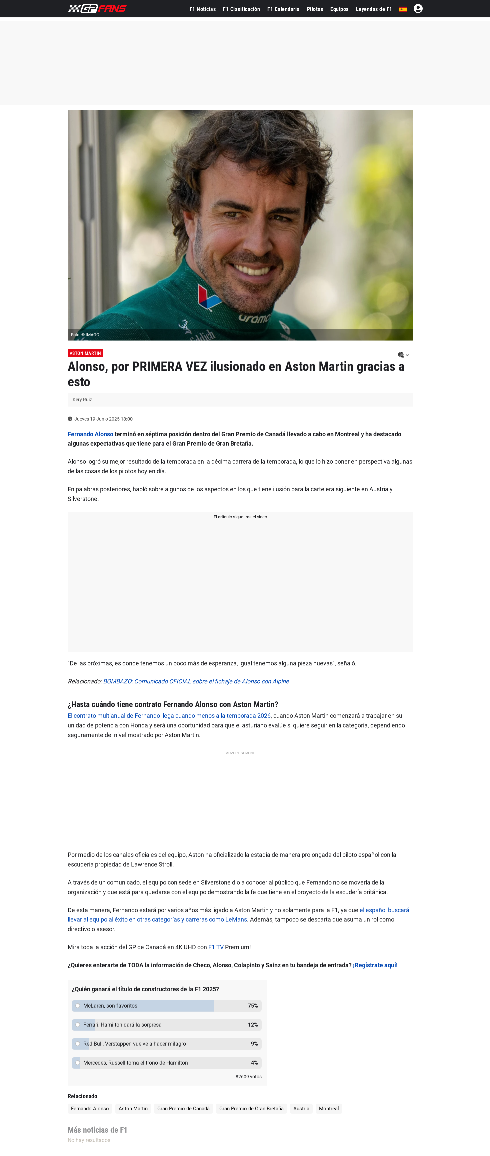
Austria (301, 1109)
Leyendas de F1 (374, 9)
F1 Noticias (203, 9)
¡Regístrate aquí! (375, 965)
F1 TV (216, 947)
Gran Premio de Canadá (183, 1109)
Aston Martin (85, 353)
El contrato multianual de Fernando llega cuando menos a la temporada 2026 (169, 715)
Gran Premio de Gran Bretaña (251, 1109)
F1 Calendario (283, 9)
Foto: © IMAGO (85, 334)
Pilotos (315, 9)
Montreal (329, 1109)
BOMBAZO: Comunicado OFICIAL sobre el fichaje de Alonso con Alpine (196, 681)
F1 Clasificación (241, 9)
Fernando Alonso (90, 434)
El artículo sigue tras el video (240, 516)
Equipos (339, 9)
